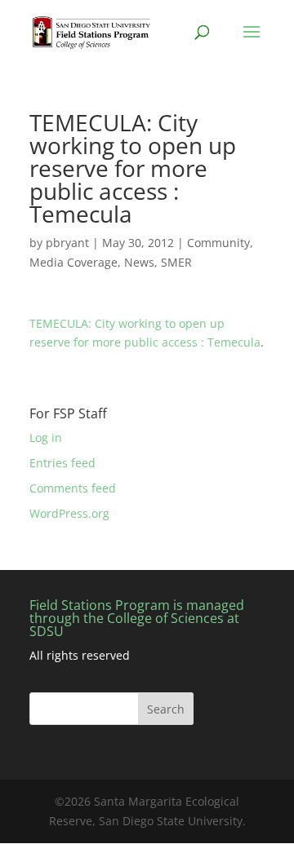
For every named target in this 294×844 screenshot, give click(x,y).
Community (218, 242)
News (139, 262)
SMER (176, 262)
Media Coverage (73, 262)
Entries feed (62, 463)
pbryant (67, 242)
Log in (45, 437)
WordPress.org (69, 513)
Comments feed (72, 488)
